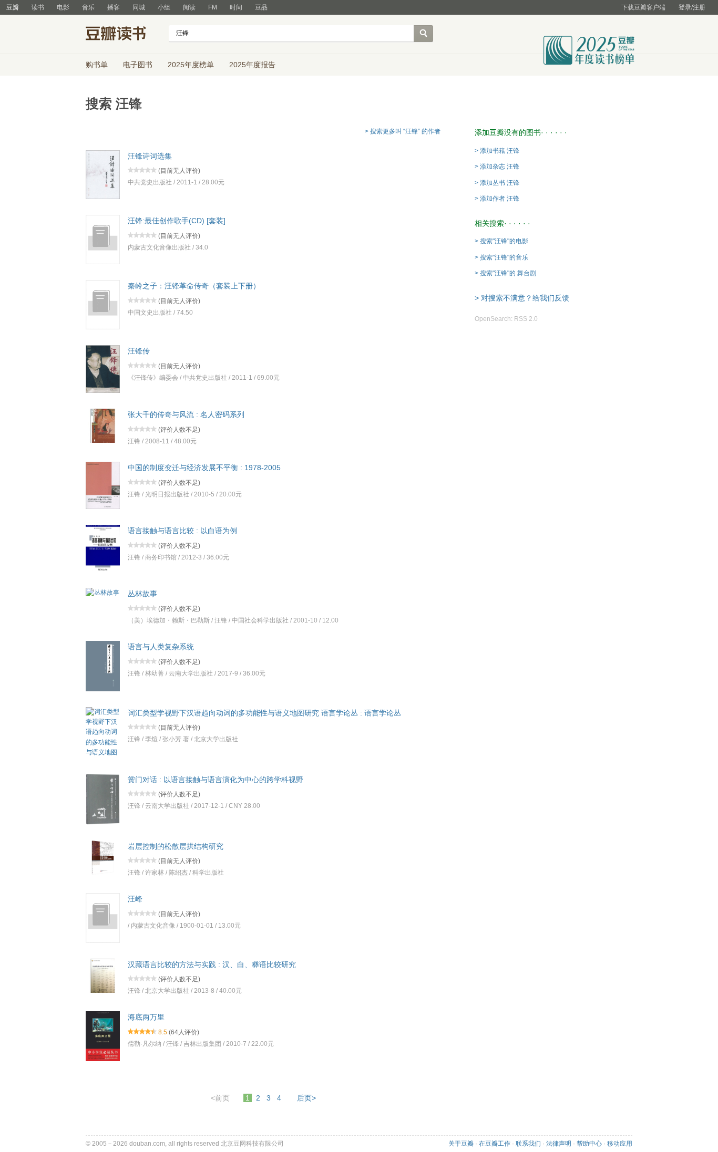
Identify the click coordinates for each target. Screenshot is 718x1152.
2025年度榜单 (191, 64)
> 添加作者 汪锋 (497, 198)
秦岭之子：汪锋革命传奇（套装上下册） (194, 286)
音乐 (88, 7)
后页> (306, 1098)
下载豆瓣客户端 (643, 7)
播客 (113, 7)
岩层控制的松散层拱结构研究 (175, 846)
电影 (63, 7)
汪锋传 (139, 351)
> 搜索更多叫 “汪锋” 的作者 (402, 131)
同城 (138, 7)
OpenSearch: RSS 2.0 (506, 319)
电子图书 (137, 64)
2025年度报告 (252, 64)
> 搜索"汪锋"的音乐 (501, 257)
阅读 (189, 7)
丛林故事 (142, 593)
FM (212, 7)
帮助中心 (589, 1143)
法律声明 (558, 1143)
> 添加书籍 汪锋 (497, 150)
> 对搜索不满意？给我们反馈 (522, 298)
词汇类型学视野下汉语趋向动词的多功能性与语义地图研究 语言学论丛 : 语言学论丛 (264, 712)
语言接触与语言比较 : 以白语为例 (182, 530)
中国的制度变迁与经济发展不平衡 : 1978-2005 (204, 467)
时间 (236, 7)
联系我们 (528, 1143)
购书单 (97, 64)
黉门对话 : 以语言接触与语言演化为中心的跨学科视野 (215, 779)
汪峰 (135, 899)
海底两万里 (146, 1017)
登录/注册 (692, 7)
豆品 (261, 7)
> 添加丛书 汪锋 (497, 182)
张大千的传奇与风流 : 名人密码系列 (186, 414)
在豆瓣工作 (494, 1143)
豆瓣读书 (124, 34)
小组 (164, 7)
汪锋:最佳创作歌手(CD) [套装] (176, 220)
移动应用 (619, 1143)
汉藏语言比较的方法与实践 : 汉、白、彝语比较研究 (212, 964)
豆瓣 (12, 7)
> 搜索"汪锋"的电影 (501, 241)
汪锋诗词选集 (150, 155)
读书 (38, 7)
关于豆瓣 (461, 1143)
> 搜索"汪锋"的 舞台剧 (505, 273)
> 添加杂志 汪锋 (497, 166)
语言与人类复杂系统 (161, 646)
